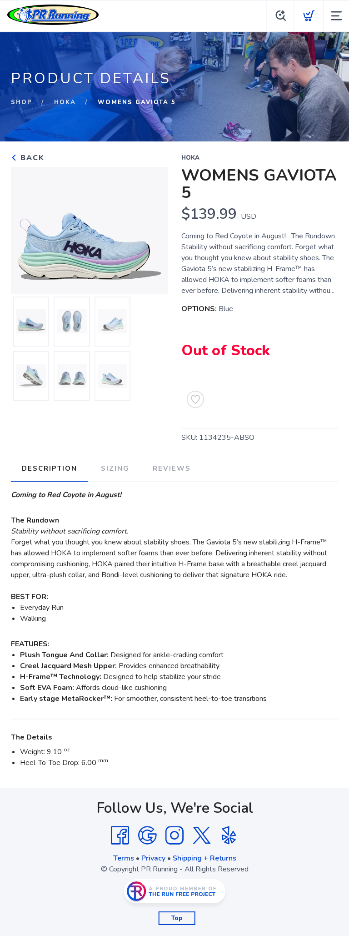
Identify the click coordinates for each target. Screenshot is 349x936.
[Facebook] (120, 835)
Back (31, 158)
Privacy (153, 858)
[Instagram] (174, 835)
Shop (21, 102)
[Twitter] (201, 835)
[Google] (147, 835)
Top (177, 918)
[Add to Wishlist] (195, 399)
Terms (123, 858)
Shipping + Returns (204, 858)
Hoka (65, 102)
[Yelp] (229, 835)
